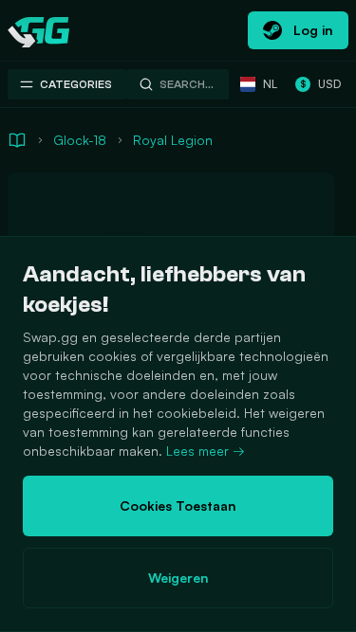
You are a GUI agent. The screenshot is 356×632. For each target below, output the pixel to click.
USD (320, 84)
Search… (186, 84)
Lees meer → (205, 450)
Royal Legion (173, 140)
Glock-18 (79, 140)
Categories (76, 84)
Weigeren (178, 577)
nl (270, 84)
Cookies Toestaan (178, 505)
